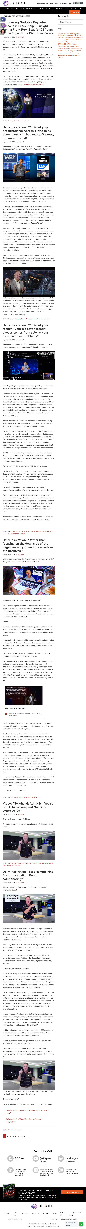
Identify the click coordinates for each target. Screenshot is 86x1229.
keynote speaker (70, 46)
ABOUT (7, 1214)
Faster (71, 40)
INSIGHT (46, 1214)
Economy (60, 40)
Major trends (71, 48)
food (75, 40)
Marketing (64, 50)
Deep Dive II (53, 1224)
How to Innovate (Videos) (31, 863)
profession (60, 53)
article (71, 33)
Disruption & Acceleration (29, 531)
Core (38, 1224)
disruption (80, 37)
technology (63, 55)
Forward (48, 1226)
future (79, 39)
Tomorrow (55, 1226)
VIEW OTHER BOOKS (72, 1192)
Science (67, 53)
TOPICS (24, 1214)
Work (60, 57)
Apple (68, 33)
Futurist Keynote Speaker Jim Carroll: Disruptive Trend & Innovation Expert (15, 3)
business (62, 35)
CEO (71, 35)
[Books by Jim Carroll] (78, 3)
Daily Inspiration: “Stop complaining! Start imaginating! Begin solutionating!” (28, 875)
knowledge (76, 46)
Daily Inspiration (15, 319)
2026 (33, 1226)
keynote (73, 44)
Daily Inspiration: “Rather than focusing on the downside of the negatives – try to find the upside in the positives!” (28, 545)
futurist (60, 42)
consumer (75, 37)
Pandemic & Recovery (13, 865)
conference (62, 37)
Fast (67, 39)
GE (65, 41)
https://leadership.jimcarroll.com (31, 84)
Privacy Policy (54, 1219)
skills (73, 53)
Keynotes (62, 46)
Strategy (77, 53)
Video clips (74, 55)
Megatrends (40, 1226)
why (79, 55)
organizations (75, 50)
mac (67, 48)
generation (70, 42)
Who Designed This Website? (69, 1219)
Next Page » (22, 1136)
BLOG (55, 1214)
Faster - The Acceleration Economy (31, 319)
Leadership (26, 121)
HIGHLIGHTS (35, 1214)
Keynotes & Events (16, 121)
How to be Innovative (16, 863)
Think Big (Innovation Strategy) (16, 534)
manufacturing (78, 48)
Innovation (43, 863)
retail (64, 53)
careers (68, 35)
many (60, 50)
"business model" (62, 33)
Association (77, 33)
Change (77, 35)
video (70, 55)
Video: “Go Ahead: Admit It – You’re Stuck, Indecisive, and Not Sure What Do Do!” (28, 807)
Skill (71, 53)
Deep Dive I (44, 1224)
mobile (68, 50)
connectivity (69, 37)
